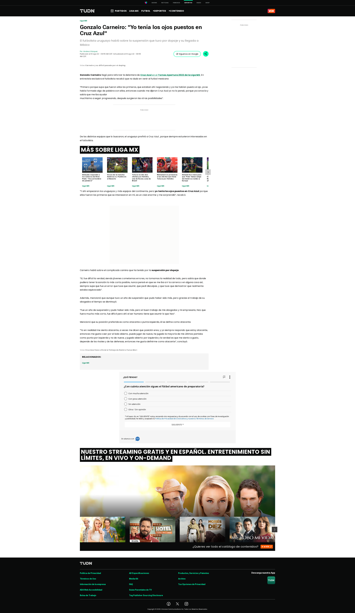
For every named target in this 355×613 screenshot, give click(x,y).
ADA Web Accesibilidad (91, 590)
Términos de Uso (88, 579)
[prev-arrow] (78, 529)
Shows (154, 2)
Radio (199, 2)
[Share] (206, 54)
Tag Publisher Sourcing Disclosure (146, 595)
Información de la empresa (93, 584)
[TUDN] (87, 11)
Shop (208, 2)
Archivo (182, 579)
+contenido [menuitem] (176, 10)
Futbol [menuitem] (145, 10)
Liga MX (83, 21)
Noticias (164, 2)
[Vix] (271, 11)
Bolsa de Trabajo (88, 595)
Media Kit (133, 579)
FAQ (131, 584)
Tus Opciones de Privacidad (191, 584)
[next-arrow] (208, 172)
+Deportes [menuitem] (159, 10)
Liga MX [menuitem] (134, 10)
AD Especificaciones (139, 573)
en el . (170, 75)
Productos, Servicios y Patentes (193, 573)
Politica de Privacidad (90, 573)
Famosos (176, 2)
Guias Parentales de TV (140, 590)
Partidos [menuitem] (121, 10)
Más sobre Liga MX (109, 150)
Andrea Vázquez (90, 51)
